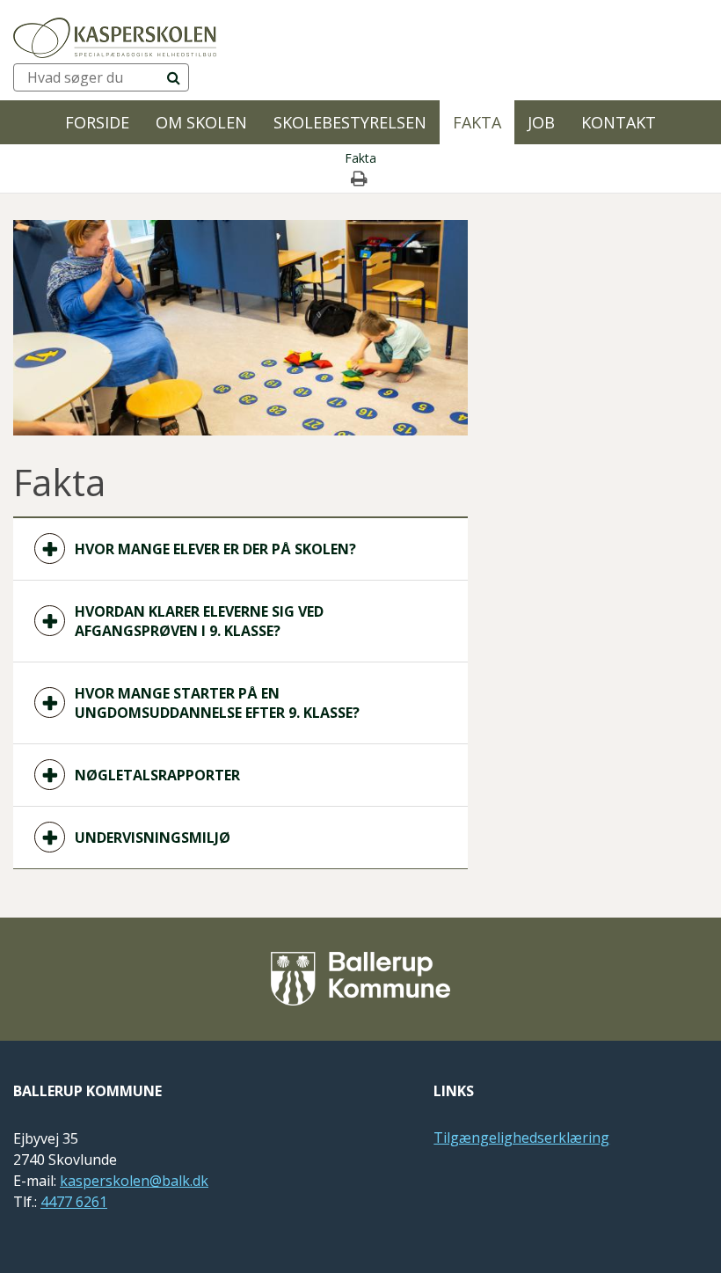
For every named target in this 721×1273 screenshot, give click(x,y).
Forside (97, 122)
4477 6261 (73, 1201)
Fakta (477, 122)
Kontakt (618, 122)
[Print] (360, 179)
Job (541, 122)
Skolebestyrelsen (349, 122)
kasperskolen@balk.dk (134, 1180)
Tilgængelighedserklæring (521, 1137)
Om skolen (201, 122)
